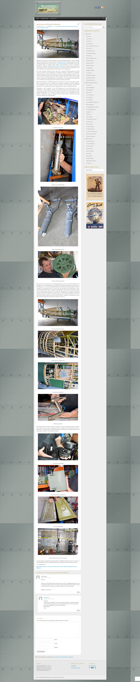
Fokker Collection (90, 151)
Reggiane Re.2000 (90, 70)
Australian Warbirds (42, 566)
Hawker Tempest (89, 65)
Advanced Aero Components (58, 66)
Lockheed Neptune (90, 129)
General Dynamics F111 (91, 119)
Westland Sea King (90, 80)
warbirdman (49, 26)
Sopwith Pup (89, 72)
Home (37, 18)
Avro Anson (88, 41)
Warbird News (44, 18)
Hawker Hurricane (90, 60)
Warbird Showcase (44, 27)
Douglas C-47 (89, 112)
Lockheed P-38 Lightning (91, 131)
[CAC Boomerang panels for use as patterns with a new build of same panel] (58, 510)
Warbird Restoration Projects (70, 566)
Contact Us (53, 18)
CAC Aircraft (50, 566)
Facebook (96, 7)
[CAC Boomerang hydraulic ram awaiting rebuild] (58, 156)
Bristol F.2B (88, 92)
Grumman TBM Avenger (91, 58)
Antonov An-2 (89, 38)
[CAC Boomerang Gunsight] (58, 447)
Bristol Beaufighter (90, 87)
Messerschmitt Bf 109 (91, 133)
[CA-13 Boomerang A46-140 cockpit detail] (58, 376)
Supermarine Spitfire (90, 77)
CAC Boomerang (58, 26)
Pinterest (100, 7)
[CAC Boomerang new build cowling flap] (58, 479)
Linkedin (98, 7)
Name (55, 639)
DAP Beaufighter (89, 104)
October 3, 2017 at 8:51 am (46, 577)
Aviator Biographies (90, 143)
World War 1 (89, 163)
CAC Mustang (89, 97)
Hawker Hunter (89, 124)
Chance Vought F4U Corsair (92, 46)
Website (56, 647)
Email (55, 643)
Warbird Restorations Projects (91, 82)
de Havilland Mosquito (91, 53)
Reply (78, 610)
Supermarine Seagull (90, 75)
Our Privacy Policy (75, 667)
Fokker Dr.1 (88, 114)
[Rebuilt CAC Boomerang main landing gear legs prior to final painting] (58, 217)
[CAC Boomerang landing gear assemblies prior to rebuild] (58, 111)
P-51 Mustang (89, 68)
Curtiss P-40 (89, 48)
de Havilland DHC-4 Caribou (92, 107)
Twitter (102, 7)
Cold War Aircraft (90, 146)
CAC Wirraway (89, 43)
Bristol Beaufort (89, 90)
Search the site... (104, 19)
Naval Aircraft (89, 155)
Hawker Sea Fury (90, 63)
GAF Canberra (89, 116)
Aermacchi (88, 36)
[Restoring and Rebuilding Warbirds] (58, 43)
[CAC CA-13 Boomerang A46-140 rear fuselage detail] (58, 344)
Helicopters (88, 153)
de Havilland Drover (90, 50)
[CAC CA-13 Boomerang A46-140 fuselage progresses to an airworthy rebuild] (58, 313)
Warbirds (39, 568)
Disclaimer (73, 665)
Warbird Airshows (90, 158)
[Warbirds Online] (70, 8)
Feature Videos (89, 148)
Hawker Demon (89, 121)
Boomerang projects (62, 63)
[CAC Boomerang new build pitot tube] (58, 408)
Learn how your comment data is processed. (63, 657)
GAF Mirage (89, 55)
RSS (104, 7)
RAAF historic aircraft (58, 566)
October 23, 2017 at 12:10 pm (49, 598)
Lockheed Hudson (90, 126)
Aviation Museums (90, 141)
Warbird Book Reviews (91, 160)
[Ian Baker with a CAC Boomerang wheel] (58, 265)
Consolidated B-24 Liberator (92, 102)
